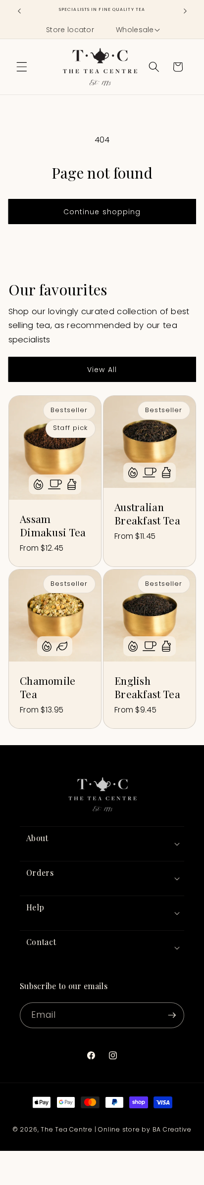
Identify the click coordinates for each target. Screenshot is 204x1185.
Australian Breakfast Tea (147, 513)
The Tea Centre (67, 1129)
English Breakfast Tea (147, 687)
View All (102, 370)
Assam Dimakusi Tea (53, 525)
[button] (137, 30)
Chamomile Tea (48, 687)
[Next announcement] (185, 11)
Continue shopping (102, 212)
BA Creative (172, 1129)
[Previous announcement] (19, 11)
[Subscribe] (172, 1015)
